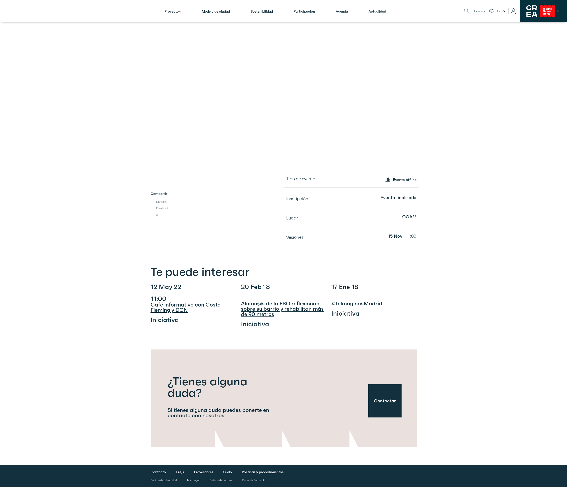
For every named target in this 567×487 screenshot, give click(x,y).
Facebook (162, 208)
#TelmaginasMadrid (356, 303)
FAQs (180, 472)
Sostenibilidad (262, 11)
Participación (304, 11)
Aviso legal (193, 480)
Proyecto (172, 11)
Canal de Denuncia (253, 480)
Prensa (479, 11)
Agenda (342, 11)
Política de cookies (221, 480)
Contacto (158, 472)
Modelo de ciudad (216, 11)
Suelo (227, 472)
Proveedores (203, 472)
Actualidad (377, 11)
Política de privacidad (164, 480)
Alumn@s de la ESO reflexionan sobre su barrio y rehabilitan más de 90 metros (282, 309)
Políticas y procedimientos (263, 472)
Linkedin (161, 201)
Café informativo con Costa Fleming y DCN (186, 307)
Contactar (385, 401)
